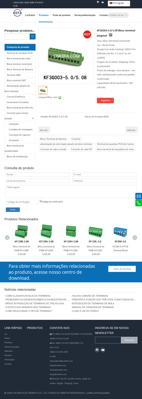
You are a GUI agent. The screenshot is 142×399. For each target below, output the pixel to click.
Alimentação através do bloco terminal (17, 88)
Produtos (8, 342)
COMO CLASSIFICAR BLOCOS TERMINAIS (28, 296)
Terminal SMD (14, 75)
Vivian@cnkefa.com (58, 370)
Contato (7, 364)
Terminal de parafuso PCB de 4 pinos (115, 144)
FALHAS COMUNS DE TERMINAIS (90, 296)
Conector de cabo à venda (53, 149)
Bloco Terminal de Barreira (20, 69)
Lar (5, 334)
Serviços (8, 355)
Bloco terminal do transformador (14, 148)
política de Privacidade (98, 393)
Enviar (13, 209)
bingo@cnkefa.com (58, 374)
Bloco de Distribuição (17, 156)
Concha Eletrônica (16, 97)
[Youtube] (102, 2)
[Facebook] (98, 2)
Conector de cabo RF (81, 149)
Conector (75, 139)
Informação (9, 359)
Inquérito (105, 100)
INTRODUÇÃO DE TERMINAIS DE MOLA (93, 303)
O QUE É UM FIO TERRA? (85, 311)
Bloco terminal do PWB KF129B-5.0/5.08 (21, 250)
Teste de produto (11, 347)
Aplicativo (8, 351)
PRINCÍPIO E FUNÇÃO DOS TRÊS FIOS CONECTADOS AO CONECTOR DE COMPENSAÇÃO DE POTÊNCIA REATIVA (104, 299)
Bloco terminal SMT (16, 80)
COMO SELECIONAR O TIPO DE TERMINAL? (29, 311)
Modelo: (44, 117)
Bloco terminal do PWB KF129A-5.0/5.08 (46, 250)
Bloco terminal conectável (19, 64)
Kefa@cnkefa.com (58, 365)
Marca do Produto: (94, 117)
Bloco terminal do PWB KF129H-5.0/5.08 (71, 250)
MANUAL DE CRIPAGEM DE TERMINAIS (93, 307)
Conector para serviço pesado (16, 116)
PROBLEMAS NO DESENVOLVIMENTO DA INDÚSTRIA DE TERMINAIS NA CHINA (38, 299)
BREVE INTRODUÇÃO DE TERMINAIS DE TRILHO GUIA (35, 303)
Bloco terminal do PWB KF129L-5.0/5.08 (95, 250)
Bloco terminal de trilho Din (20, 108)
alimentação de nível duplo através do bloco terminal (66, 144)
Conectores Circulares (18, 102)
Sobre (7, 338)
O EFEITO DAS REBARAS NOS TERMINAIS (28, 307)
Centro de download (122, 269)
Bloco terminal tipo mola (18, 58)
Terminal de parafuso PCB (20, 53)
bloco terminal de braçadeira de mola (115, 149)
